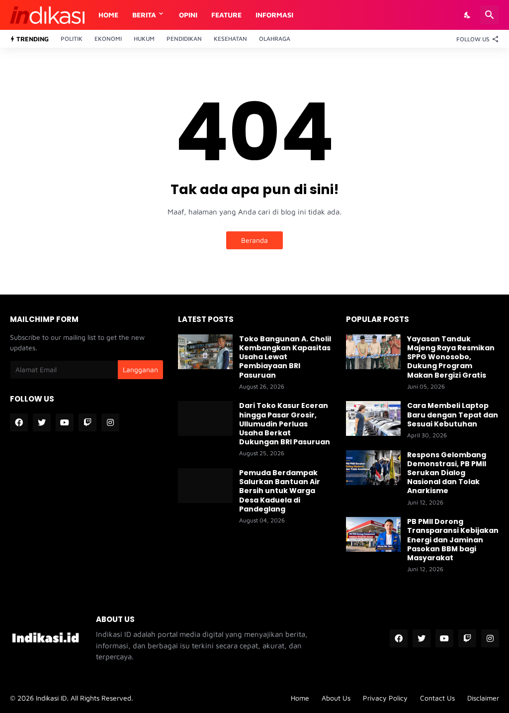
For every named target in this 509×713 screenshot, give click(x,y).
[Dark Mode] (467, 14)
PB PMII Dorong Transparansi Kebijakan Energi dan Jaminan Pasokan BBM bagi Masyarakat (453, 539)
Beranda (254, 240)
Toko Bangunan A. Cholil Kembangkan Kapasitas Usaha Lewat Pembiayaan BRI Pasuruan (285, 357)
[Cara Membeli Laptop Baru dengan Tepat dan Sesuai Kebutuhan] (373, 418)
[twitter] (42, 422)
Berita (144, 14)
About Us (336, 698)
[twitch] (87, 422)
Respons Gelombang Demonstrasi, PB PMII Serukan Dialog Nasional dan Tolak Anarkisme (446, 473)
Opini (188, 14)
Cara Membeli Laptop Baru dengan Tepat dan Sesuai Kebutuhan (452, 414)
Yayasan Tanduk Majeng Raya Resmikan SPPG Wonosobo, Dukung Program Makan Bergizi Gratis (451, 357)
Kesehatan (230, 38)
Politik (72, 38)
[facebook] (19, 422)
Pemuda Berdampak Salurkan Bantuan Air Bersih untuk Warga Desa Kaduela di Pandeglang (279, 490)
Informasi (274, 14)
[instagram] (110, 422)
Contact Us (437, 698)
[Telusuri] (489, 14)
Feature (226, 14)
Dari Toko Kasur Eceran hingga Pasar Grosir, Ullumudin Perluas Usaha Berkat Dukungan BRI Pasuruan (284, 423)
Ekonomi (108, 38)
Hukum (144, 38)
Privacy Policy (385, 698)
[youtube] (65, 422)
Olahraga (274, 38)
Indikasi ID (51, 698)
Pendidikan (184, 38)
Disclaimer (483, 698)
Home (108, 14)
